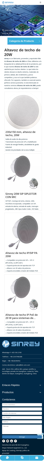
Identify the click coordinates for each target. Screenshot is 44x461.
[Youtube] (11, 440)
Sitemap (19, 450)
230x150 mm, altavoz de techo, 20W (20, 133)
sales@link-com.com (23, 365)
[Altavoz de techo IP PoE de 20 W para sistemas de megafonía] (23, 293)
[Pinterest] (15, 440)
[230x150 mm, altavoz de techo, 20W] (23, 110)
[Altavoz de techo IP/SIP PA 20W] (23, 231)
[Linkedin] (7, 440)
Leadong (12, 450)
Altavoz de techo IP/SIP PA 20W (21, 254)
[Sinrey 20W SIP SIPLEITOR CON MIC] (23, 172)
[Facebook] (3, 440)
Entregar (22, 437)
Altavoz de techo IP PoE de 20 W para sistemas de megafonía (21, 316)
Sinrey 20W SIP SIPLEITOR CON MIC (21, 195)
